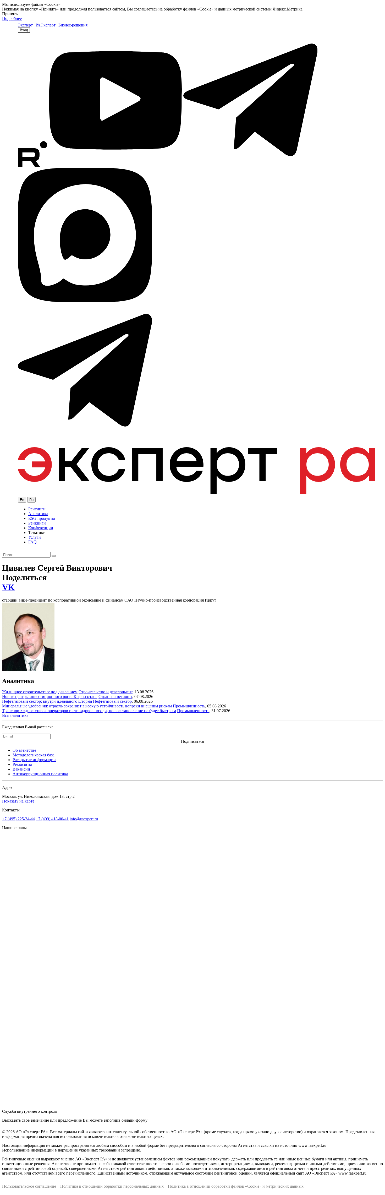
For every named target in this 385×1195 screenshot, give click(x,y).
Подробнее (12, 18)
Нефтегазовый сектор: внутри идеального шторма (47, 701)
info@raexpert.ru (84, 819)
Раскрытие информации (34, 759)
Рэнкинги (37, 523)
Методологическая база (33, 755)
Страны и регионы (115, 696)
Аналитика (38, 513)
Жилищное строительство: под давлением (40, 692)
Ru (31, 500)
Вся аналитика (15, 715)
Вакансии (21, 769)
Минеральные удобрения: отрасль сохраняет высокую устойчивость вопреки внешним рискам (87, 706)
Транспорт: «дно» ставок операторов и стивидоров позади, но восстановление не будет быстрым (89, 710)
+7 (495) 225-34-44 (18, 819)
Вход (24, 30)
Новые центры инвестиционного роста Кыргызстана (49, 696)
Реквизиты (22, 764)
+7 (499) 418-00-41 (52, 819)
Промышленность (189, 706)
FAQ (32, 542)
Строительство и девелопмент (106, 692)
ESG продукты (41, 518)
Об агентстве (24, 750)
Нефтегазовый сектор (112, 701)
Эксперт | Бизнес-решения (64, 25)
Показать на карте (18, 801)
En (22, 500)
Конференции (40, 528)
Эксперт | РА (29, 25)
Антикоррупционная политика (40, 774)
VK (8, 587)
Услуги (34, 537)
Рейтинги (37, 509)
